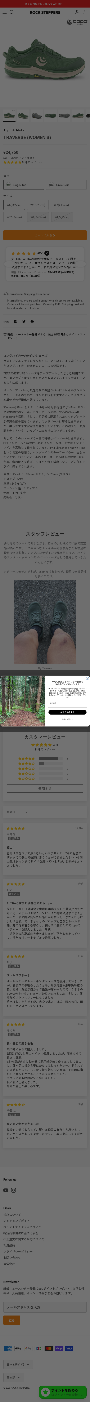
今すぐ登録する (67, 712)
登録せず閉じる (67, 719)
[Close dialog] (87, 678)
